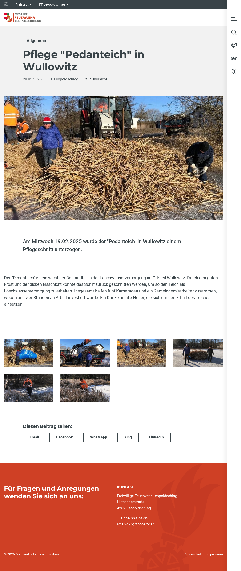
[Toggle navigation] (234, 17)
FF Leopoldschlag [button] (52, 4)
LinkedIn (156, 437)
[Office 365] (234, 71)
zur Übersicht (96, 79)
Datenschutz (193, 554)
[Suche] (234, 32)
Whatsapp (98, 437)
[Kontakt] (234, 45)
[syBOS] (234, 58)
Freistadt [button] (22, 4)
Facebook (64, 437)
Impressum (214, 554)
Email (34, 437)
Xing (128, 437)
